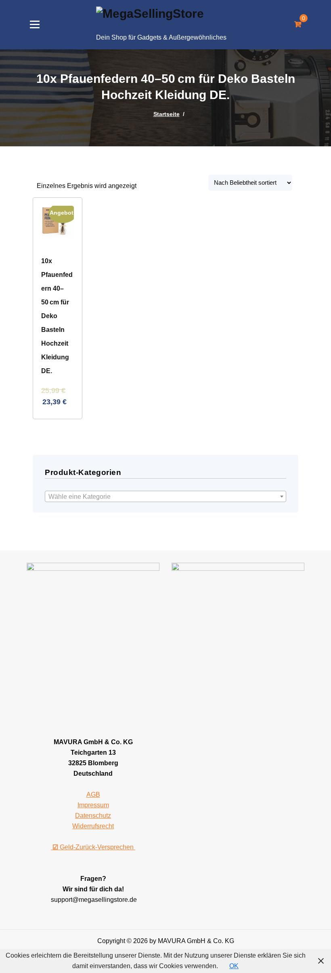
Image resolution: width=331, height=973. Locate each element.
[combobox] (165, 496)
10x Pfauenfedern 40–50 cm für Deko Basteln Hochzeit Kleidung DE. (57, 315)
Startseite (166, 114)
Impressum (93, 805)
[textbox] (165, 496)
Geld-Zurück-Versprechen (93, 847)
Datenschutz (93, 815)
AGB (93, 794)
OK (234, 965)
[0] (297, 25)
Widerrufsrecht (93, 826)
